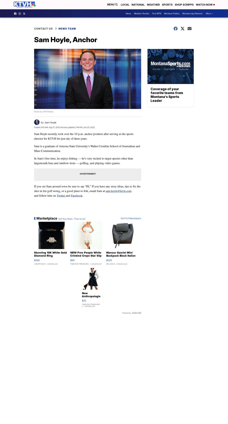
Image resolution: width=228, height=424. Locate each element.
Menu (111, 4)
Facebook (77, 195)
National (138, 4)
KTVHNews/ (16, 13)
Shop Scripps (184, 4)
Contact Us (43, 28)
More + (209, 13)
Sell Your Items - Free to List (71, 219)
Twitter (61, 195)
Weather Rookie (141, 13)
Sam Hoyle (50, 122)
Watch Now (204, 4)
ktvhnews (20, 13)
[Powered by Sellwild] (136, 313)
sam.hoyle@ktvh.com (119, 191)
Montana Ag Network (192, 13)
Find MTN (156, 13)
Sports (167, 4)
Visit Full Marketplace (131, 218)
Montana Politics (172, 13)
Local (125, 4)
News (128, 13)
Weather (153, 4)
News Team (67, 28)
